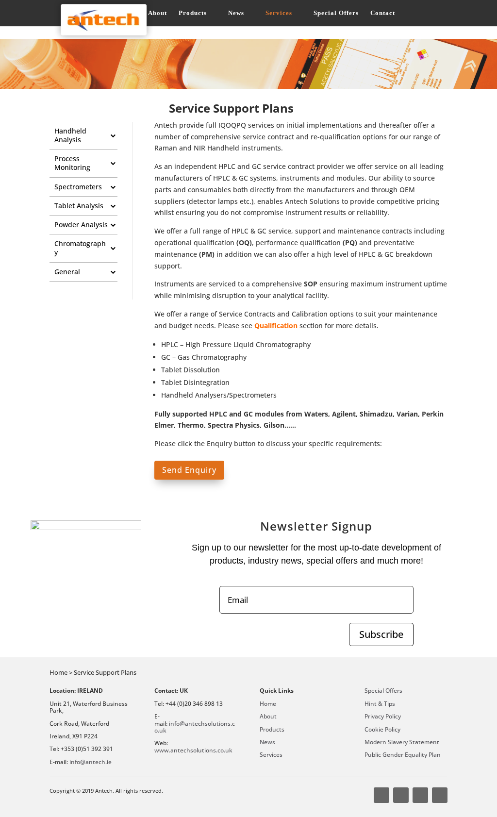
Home (268, 704)
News (236, 13)
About (157, 13)
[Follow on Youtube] (420, 795)
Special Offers (336, 13)
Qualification (276, 325)
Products (193, 13)
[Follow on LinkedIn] (439, 795)
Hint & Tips (379, 704)
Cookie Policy (382, 729)
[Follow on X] (401, 795)
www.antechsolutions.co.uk (193, 750)
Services (278, 13)
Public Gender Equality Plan (402, 754)
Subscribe (381, 634)
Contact (382, 13)
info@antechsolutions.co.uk (194, 726)
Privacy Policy (382, 716)
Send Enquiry (189, 470)
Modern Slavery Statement (401, 742)
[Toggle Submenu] (112, 135)
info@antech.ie (90, 762)
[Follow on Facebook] (381, 795)
